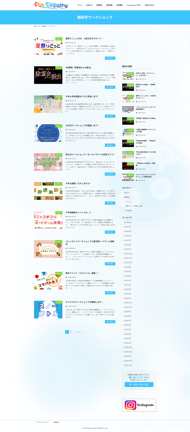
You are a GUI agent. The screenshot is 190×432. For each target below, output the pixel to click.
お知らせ (127, 193)
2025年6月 (127, 276)
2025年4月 (127, 285)
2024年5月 (127, 329)
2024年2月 (127, 343)
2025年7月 (127, 271)
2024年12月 (128, 303)
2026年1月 (127, 249)
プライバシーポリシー (42, 422)
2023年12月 (128, 347)
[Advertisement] (139, 47)
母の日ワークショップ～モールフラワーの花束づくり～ (90, 154)
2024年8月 (127, 316)
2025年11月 (128, 258)
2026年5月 (127, 236)
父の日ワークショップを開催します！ (82, 125)
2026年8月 (127, 222)
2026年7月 (127, 227)
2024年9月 (127, 311)
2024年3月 (127, 338)
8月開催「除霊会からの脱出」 (79, 67)
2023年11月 (128, 352)
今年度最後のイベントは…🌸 (78, 212)
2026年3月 (127, 245)
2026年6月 (127, 231)
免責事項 (56, 422)
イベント (128, 201)
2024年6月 (127, 325)
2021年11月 (128, 365)
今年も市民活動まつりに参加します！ (82, 96)
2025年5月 (127, 280)
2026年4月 (127, 240)
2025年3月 (127, 289)
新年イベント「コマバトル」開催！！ (82, 273)
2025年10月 (128, 262)
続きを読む (110, 58)
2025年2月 (127, 294)
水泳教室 (128, 210)
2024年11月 (128, 307)
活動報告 (127, 197)
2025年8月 (127, 267)
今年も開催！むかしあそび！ (78, 183)
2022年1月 (127, 356)
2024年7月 (127, 320)
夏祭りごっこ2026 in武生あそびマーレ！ (84, 38)
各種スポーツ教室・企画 (133, 206)
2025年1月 (127, 298)
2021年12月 (128, 361)
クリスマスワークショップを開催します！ (84, 302)
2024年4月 (127, 334)
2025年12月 (128, 253)
